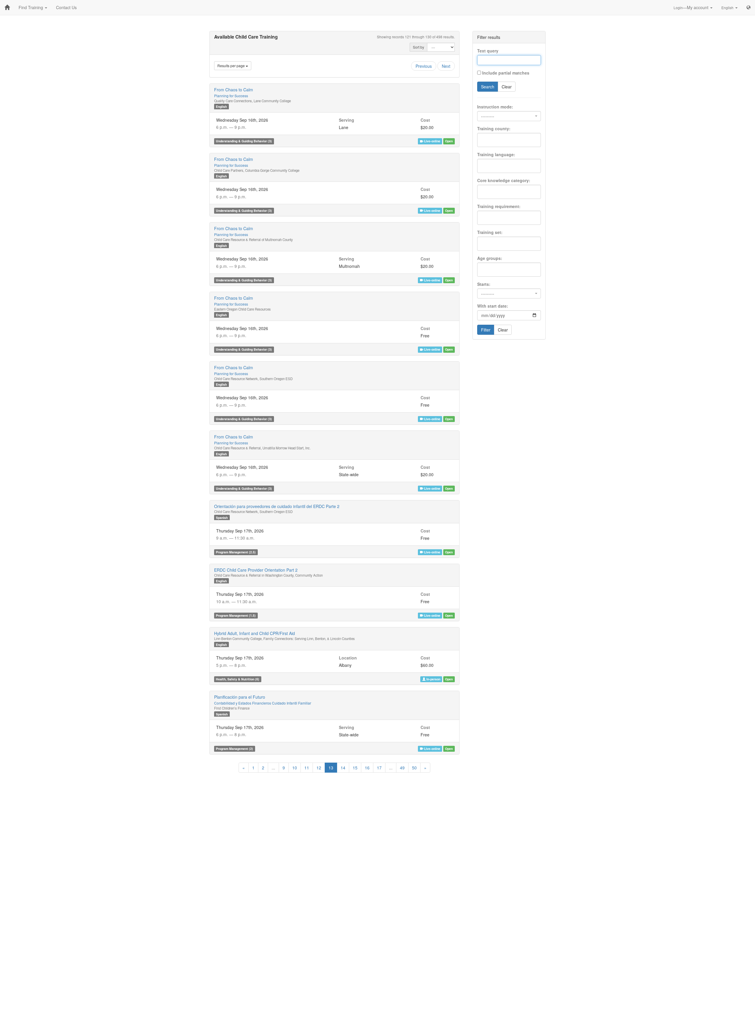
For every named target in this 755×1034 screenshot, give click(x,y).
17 (379, 768)
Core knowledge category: (503, 180)
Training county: (494, 128)
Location (348, 658)
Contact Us (66, 7)
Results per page (231, 65)
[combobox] (509, 116)
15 (355, 768)
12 (318, 768)
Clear (507, 87)
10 (294, 768)
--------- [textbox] (487, 116)
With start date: (492, 306)
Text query (487, 51)
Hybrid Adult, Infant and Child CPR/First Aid (254, 633)
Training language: (496, 154)
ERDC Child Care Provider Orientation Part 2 (256, 570)
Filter (485, 330)
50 (414, 768)
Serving (346, 120)
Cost (425, 120)
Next (446, 66)
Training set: (490, 232)
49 (402, 768)
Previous (424, 66)
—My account (692, 7)
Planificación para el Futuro (262, 699)
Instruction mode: (495, 107)
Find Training (31, 7)
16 (367, 768)
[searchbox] (489, 138)
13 (331, 768)
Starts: (483, 284)
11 (306, 768)
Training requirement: (499, 206)
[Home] (7, 7)
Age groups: (489, 258)
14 (343, 768)
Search (487, 87)
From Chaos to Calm (233, 92)
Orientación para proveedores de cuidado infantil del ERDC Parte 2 (276, 506)
